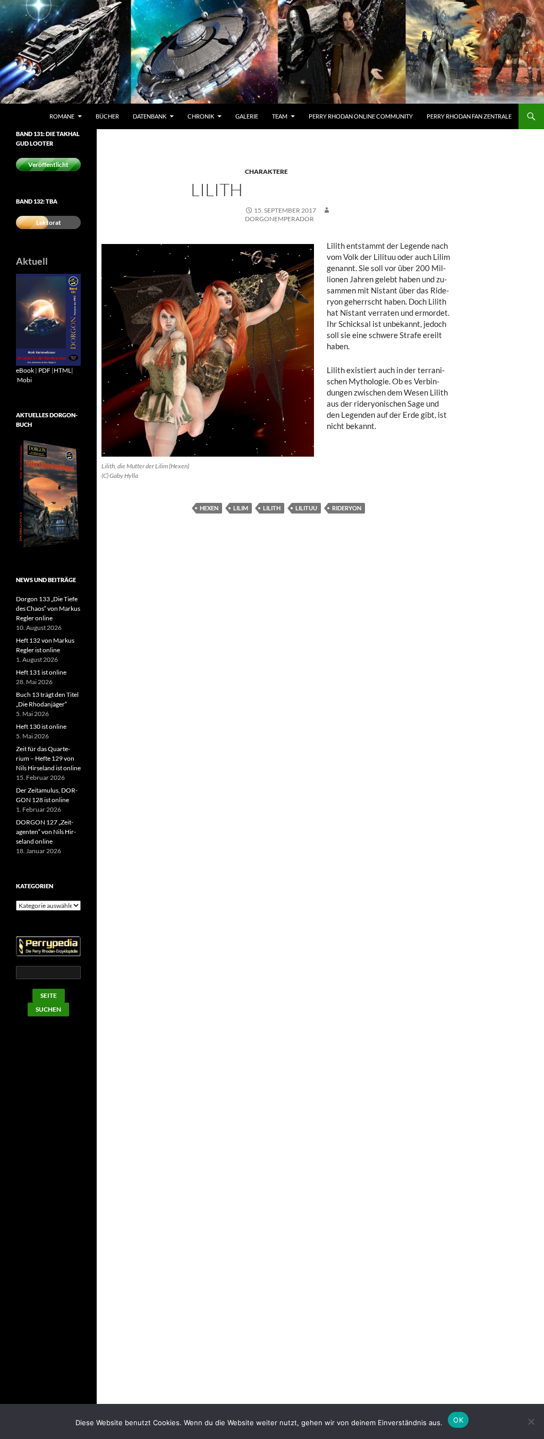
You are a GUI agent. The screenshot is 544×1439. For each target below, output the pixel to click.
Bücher (107, 116)
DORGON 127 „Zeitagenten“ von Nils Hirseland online (46, 831)
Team (279, 116)
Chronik (201, 116)
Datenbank (149, 116)
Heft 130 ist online (41, 726)
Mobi (24, 380)
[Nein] (530, 1421)
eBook (25, 370)
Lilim (240, 507)
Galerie (246, 116)
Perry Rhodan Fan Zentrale (469, 116)
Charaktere (266, 171)
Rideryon (346, 507)
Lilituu (306, 507)
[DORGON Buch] (48, 494)
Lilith (271, 507)
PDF (44, 370)
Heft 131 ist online (41, 672)
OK (458, 1420)
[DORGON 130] (48, 319)
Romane (61, 116)
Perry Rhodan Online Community (361, 116)
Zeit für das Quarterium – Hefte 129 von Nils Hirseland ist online (48, 758)
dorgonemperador (279, 219)
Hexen (209, 507)
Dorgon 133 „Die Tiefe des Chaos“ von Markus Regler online (48, 608)
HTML (62, 370)
